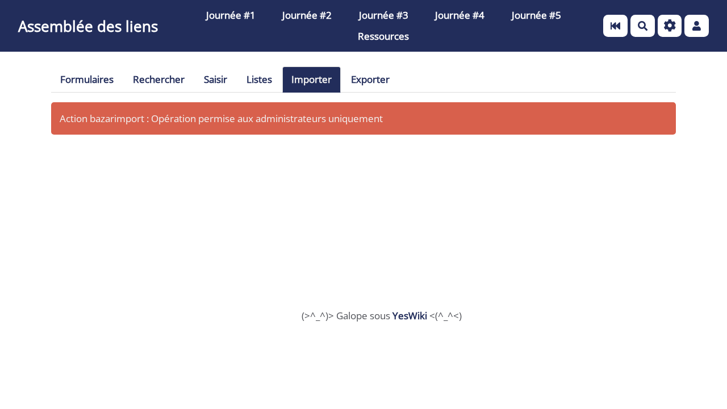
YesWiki (409, 315)
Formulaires (87, 79)
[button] (696, 26)
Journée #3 (383, 15)
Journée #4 (459, 15)
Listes (259, 79)
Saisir (215, 79)
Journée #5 (536, 15)
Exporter (370, 79)
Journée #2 (307, 15)
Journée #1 (231, 15)
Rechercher (159, 79)
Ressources (383, 36)
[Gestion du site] (670, 26)
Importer (311, 79)
